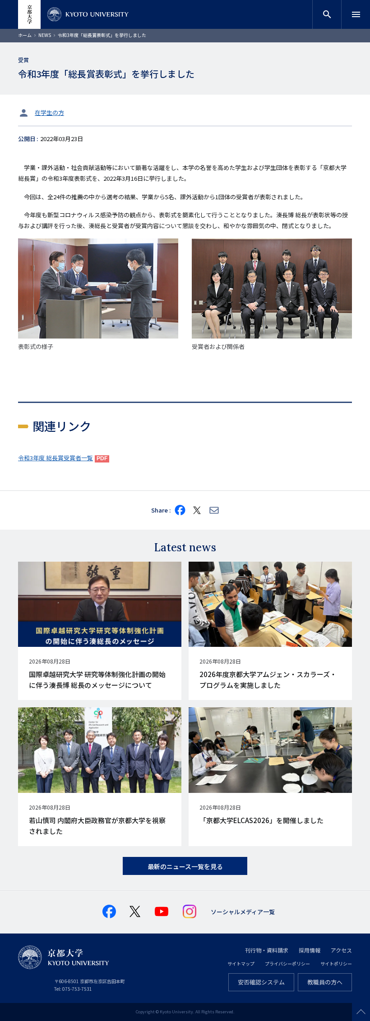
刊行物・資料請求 (266, 950)
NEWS (44, 35)
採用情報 (309, 950)
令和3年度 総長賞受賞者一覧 (55, 457)
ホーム (25, 35)
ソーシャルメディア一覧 (243, 911)
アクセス (341, 950)
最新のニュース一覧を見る (185, 866)
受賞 (23, 60)
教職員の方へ (324, 982)
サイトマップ (240, 963)
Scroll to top (361, 1012)
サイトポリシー (336, 963)
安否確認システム (261, 982)
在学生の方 (49, 112)
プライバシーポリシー (287, 963)
